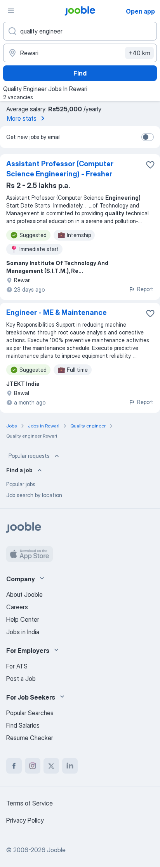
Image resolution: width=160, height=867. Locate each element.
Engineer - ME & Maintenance (56, 312)
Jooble (56, 850)
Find (80, 73)
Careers (17, 607)
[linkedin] (70, 766)
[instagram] (32, 766)
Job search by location (34, 495)
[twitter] (51, 766)
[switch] (147, 137)
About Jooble (24, 594)
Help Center (22, 619)
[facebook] (14, 766)
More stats (22, 118)
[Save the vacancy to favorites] (150, 165)
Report (145, 289)
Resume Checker (29, 738)
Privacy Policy (25, 820)
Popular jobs (20, 484)
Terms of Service (29, 803)
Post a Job (21, 678)
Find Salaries (23, 725)
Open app (140, 11)
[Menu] (11, 11)
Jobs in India (22, 632)
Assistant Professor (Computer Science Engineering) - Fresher (59, 169)
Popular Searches (30, 713)
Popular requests (29, 455)
